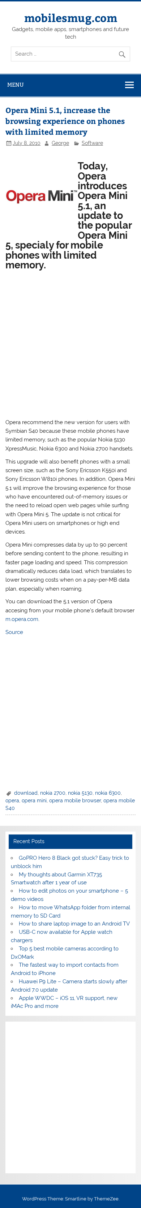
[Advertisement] (70, 343)
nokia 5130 (80, 793)
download (26, 793)
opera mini (34, 800)
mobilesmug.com (70, 17)
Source (14, 632)
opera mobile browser (75, 800)
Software (92, 143)
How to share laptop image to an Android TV (74, 923)
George (60, 143)
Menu (15, 84)
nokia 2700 (52, 793)
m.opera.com (21, 619)
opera (12, 800)
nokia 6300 (108, 793)
